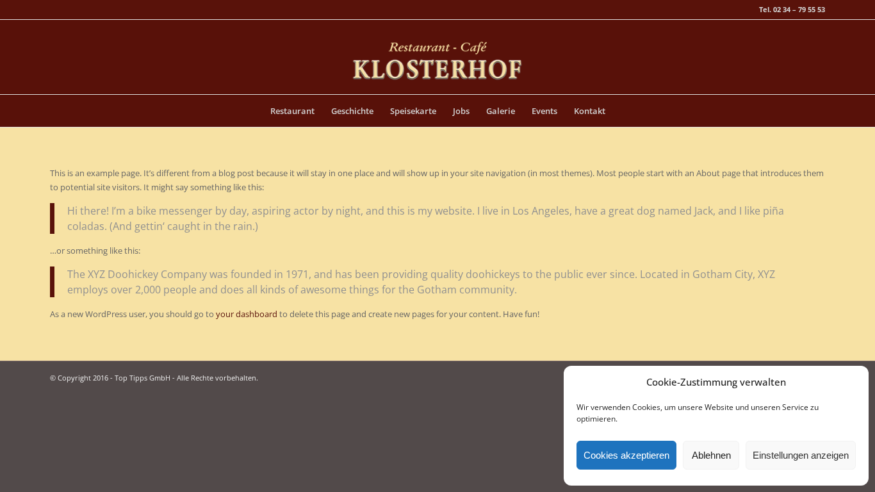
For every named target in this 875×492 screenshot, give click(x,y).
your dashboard (246, 314)
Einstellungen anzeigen (801, 455)
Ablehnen (711, 455)
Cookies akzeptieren (626, 455)
